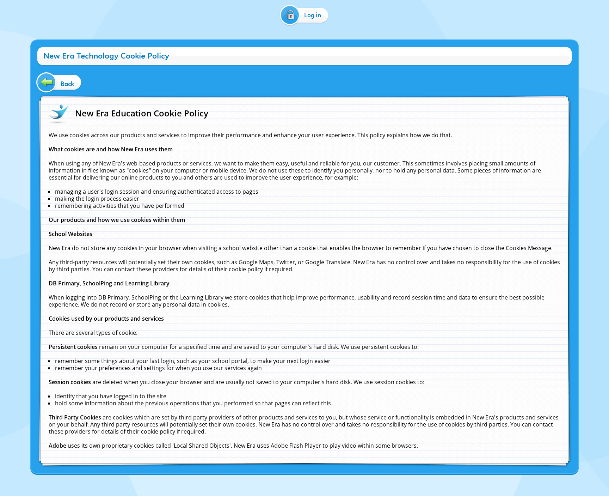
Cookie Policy (271, 481)
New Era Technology (331, 481)
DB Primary (365, 481)
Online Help (244, 481)
